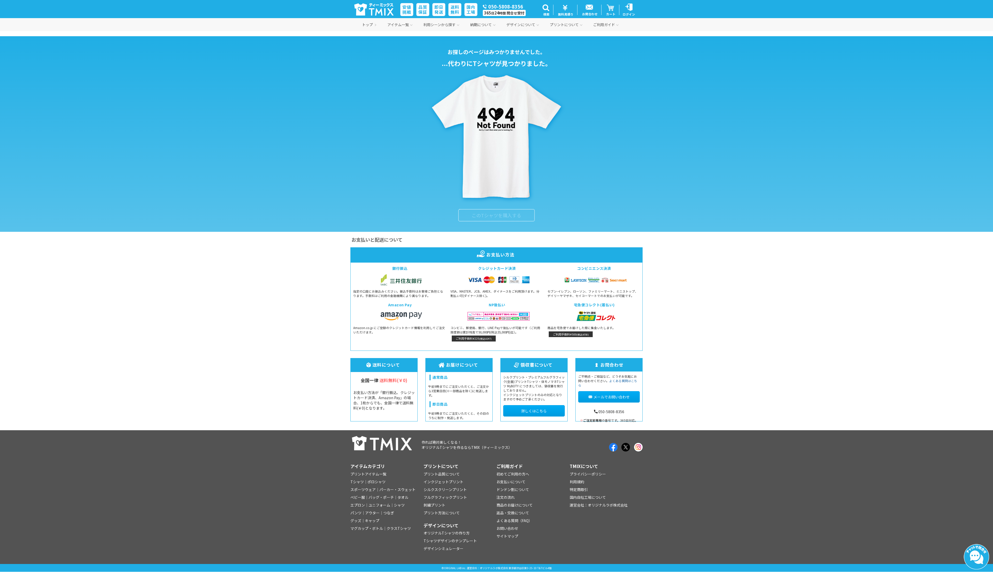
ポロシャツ (376, 481)
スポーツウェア (363, 489)
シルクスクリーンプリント (445, 489)
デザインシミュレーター (443, 548)
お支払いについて (510, 481)
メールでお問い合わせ (611, 396)
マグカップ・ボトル (366, 528)
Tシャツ (357, 481)
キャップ (372, 520)
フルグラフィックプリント (445, 497)
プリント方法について (442, 512)
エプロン (357, 505)
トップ (367, 24)
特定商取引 (579, 489)
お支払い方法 (500, 254)
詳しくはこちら (534, 410)
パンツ (356, 512)
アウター (372, 512)
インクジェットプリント (443, 481)
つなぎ (388, 512)
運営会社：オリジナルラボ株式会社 (599, 505)
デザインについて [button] (520, 24)
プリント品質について (442, 474)
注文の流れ (505, 497)
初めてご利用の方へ (512, 474)
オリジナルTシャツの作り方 (447, 533)
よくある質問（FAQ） (514, 520)
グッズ (355, 520)
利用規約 (577, 481)
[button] (545, 10)
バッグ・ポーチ (381, 497)
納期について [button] (481, 24)
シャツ (399, 505)
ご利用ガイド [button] (604, 24)
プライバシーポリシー (588, 474)
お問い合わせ (507, 528)
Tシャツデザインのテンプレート (450, 540)
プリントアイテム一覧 (368, 474)
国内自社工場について (588, 497)
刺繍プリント (434, 505)
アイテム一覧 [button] (398, 24)
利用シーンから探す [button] (439, 24)
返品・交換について (512, 512)
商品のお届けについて (514, 505)
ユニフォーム (379, 505)
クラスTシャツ (399, 528)
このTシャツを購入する (496, 215)
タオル (402, 497)
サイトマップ (507, 536)
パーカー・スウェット (397, 489)
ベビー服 (357, 497)
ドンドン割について (512, 489)
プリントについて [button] (564, 24)
